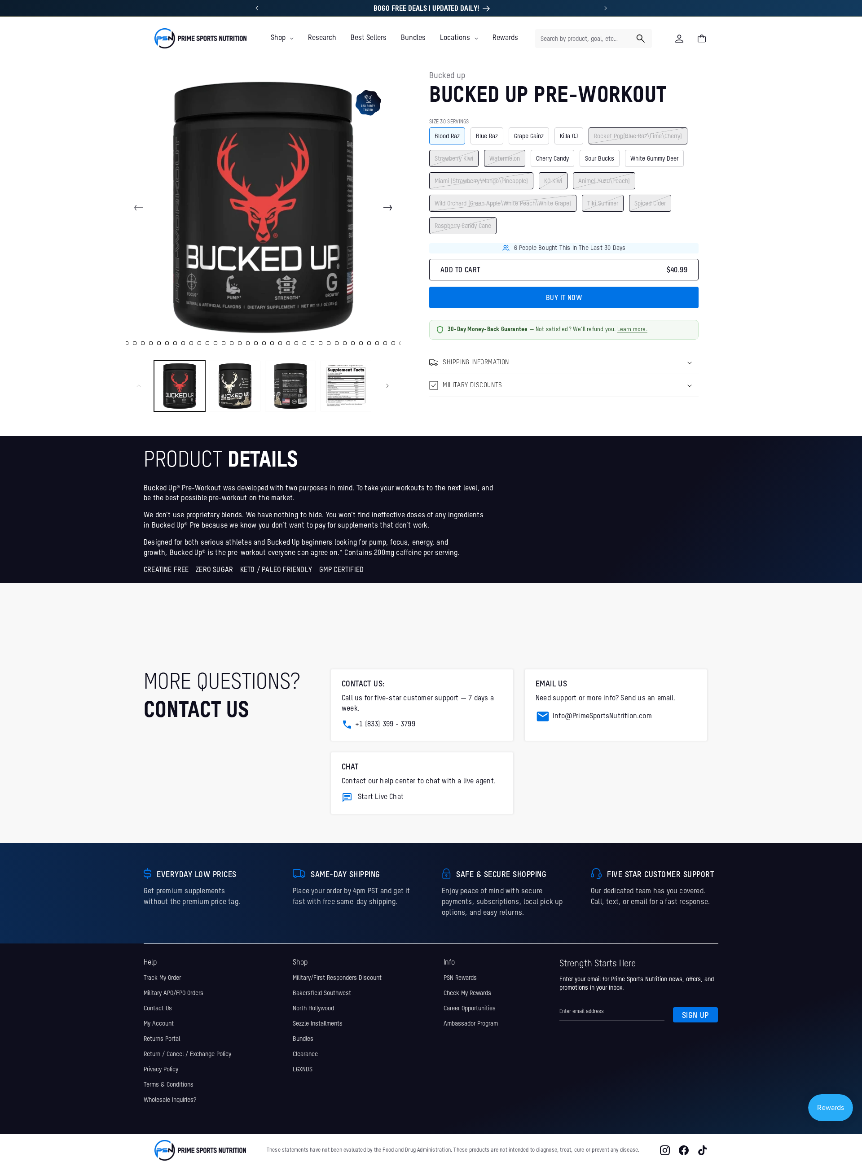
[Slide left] (139, 207)
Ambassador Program (471, 1024)
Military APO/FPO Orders (173, 993)
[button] (282, 38)
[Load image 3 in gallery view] (290, 386)
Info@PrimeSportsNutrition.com (602, 716)
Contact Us (158, 1008)
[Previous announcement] (257, 8)
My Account (159, 1024)
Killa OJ (569, 136)
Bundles (303, 1039)
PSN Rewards (460, 978)
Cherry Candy (552, 158)
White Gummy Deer (654, 158)
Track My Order (162, 978)
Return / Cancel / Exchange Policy (187, 1054)
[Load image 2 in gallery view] (235, 386)
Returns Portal (162, 1039)
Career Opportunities (470, 1008)
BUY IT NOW (564, 298)
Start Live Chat (381, 797)
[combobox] (593, 38)
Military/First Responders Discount (337, 978)
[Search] (640, 38)
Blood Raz (447, 136)
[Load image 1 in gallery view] (179, 386)
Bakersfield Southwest (322, 993)
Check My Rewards (467, 993)
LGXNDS (302, 1069)
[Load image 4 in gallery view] (346, 386)
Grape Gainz (529, 136)
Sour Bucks (599, 158)
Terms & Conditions (169, 1085)
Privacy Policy (161, 1069)
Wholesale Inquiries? (170, 1100)
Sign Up (695, 1016)
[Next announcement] (606, 8)
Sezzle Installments (318, 1024)
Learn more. (632, 329)
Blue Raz (487, 136)
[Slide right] (387, 207)
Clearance (305, 1054)
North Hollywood (313, 1008)
